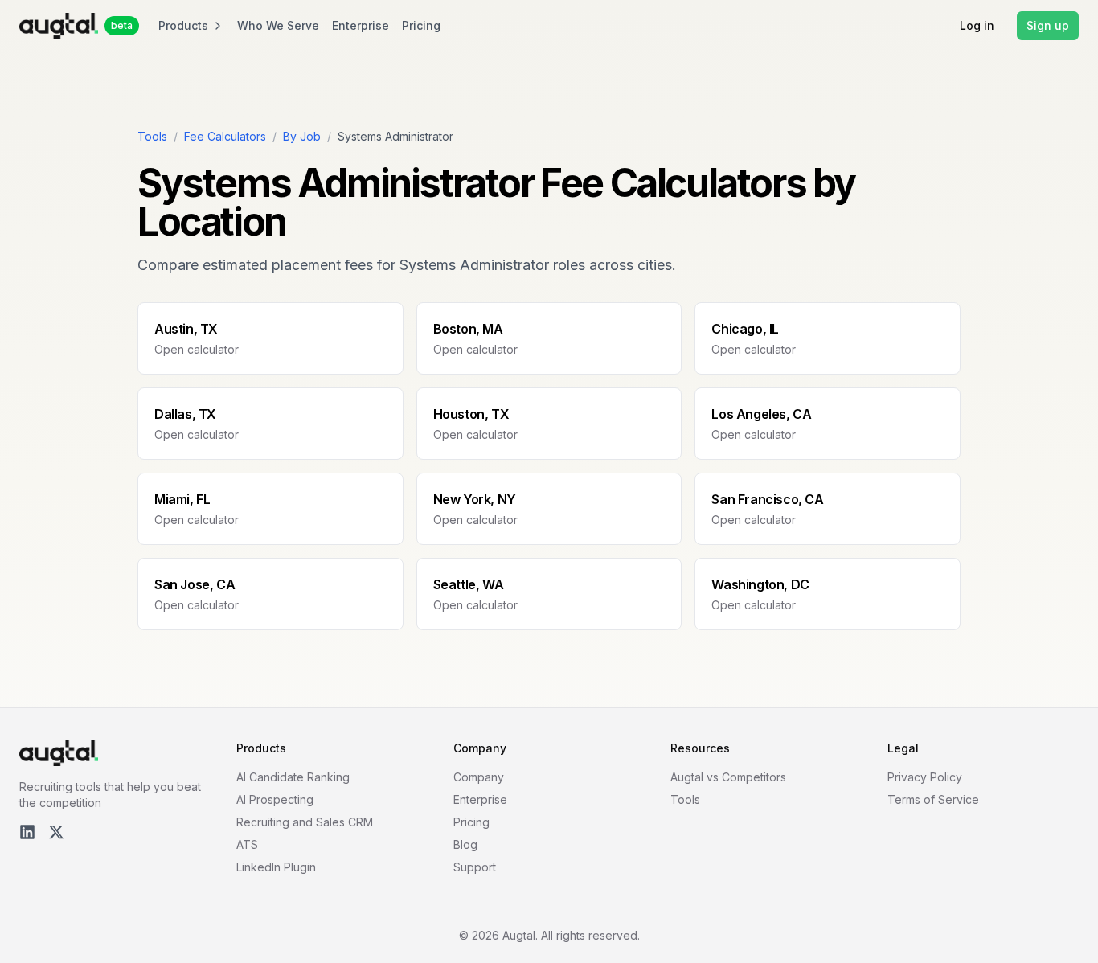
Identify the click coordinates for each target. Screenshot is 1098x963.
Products (183, 25)
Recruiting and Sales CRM (304, 822)
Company (478, 777)
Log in (977, 25)
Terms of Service (933, 799)
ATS (247, 844)
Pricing (421, 25)
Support (474, 867)
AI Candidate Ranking (293, 777)
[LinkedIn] (27, 832)
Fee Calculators (225, 136)
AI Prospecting (274, 799)
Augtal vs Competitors (728, 777)
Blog (465, 844)
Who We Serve (278, 25)
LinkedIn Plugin (276, 867)
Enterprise (360, 25)
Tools (152, 136)
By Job (302, 136)
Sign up (1047, 25)
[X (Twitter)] (56, 832)
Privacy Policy (924, 777)
